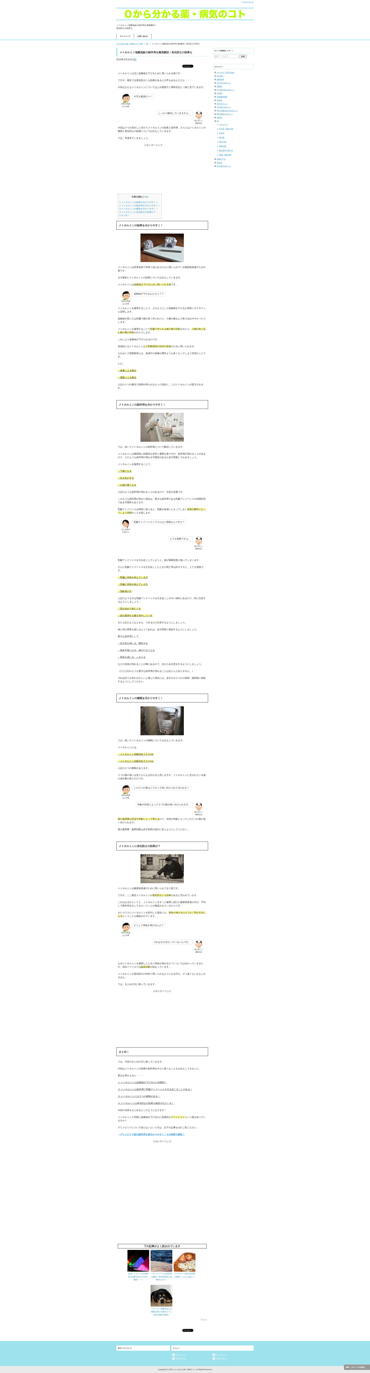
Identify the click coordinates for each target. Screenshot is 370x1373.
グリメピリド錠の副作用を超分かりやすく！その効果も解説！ (152, 1134)
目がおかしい (222, 104)
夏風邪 (219, 86)
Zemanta (203, 1320)
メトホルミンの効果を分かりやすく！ (138, 202)
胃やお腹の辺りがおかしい (227, 111)
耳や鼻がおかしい (224, 107)
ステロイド (223, 125)
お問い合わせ (142, 36)
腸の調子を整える (226, 151)
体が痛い (220, 76)
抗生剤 (221, 133)
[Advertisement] (162, 165)
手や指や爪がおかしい (225, 90)
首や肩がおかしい (224, 166)
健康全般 (220, 79)
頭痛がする (221, 159)
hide (145, 197)
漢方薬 (219, 100)
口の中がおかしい (224, 83)
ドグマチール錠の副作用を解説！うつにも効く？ (184, 1275)
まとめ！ (124, 215)
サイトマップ (125, 36)
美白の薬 (222, 142)
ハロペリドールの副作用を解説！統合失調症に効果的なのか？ (161, 1277)
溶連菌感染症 (222, 97)
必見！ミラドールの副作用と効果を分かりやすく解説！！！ (138, 1277)
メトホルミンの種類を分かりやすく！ (138, 208)
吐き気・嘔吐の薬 (226, 129)
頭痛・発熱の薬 (225, 155)
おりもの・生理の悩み (225, 73)
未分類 (219, 93)
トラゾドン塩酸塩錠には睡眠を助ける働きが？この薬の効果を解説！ (161, 1312)
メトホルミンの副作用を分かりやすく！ (139, 205)
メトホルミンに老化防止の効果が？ (137, 212)
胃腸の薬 (222, 146)
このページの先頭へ (358, 1367)
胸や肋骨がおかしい (225, 114)
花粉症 (219, 118)
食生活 (219, 163)
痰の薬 (221, 138)
